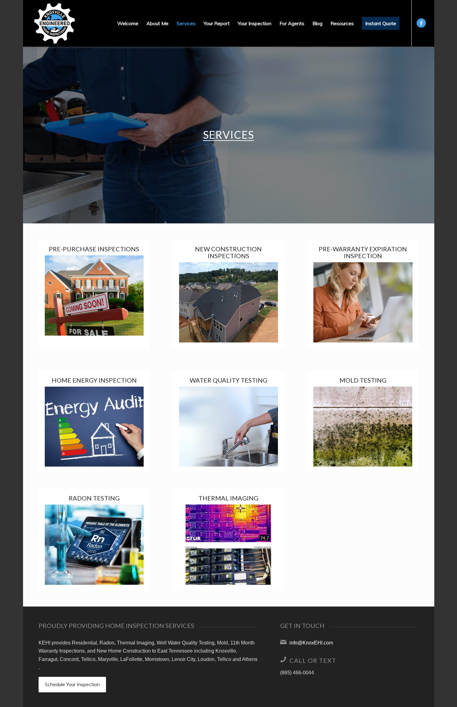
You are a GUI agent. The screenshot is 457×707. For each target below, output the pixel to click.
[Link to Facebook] (421, 23)
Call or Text (312, 660)
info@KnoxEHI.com (311, 642)
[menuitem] (127, 23)
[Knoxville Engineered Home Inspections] (54, 23)
